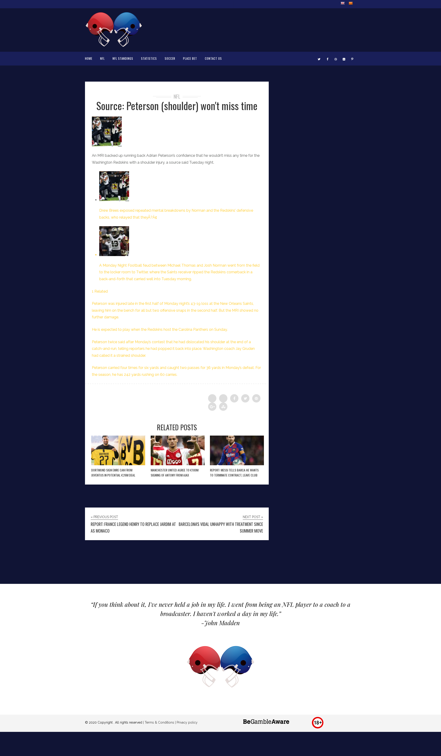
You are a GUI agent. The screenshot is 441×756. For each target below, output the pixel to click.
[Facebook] (327, 59)
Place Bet (190, 58)
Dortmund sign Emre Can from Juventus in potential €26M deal (113, 472)
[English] (342, 3)
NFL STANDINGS (123, 58)
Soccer (170, 58)
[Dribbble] (335, 59)
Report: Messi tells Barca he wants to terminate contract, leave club (234, 472)
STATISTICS (149, 58)
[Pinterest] (352, 59)
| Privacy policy (186, 722)
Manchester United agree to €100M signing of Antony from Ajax (174, 472)
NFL (102, 58)
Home (88, 58)
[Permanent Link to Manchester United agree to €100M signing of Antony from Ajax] (178, 464)
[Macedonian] (350, 3)
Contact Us (213, 58)
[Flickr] (344, 59)
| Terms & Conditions (158, 722)
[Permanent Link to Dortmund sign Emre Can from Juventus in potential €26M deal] (118, 464)
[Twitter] (319, 59)
